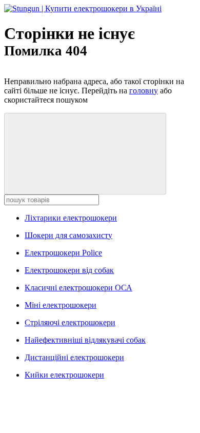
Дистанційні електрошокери (74, 357)
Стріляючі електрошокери (70, 322)
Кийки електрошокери (64, 374)
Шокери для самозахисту (68, 235)
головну (143, 90)
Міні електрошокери (60, 305)
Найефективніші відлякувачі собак (85, 340)
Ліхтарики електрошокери (71, 217)
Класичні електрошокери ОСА (78, 287)
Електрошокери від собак (69, 270)
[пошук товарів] (85, 153)
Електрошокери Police (63, 252)
